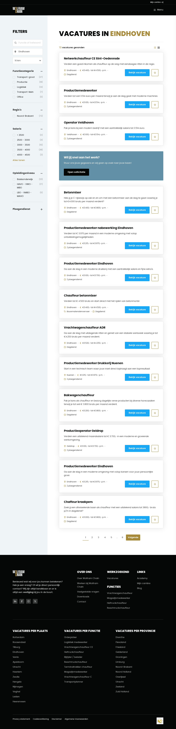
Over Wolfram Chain (88, 578)
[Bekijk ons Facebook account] (21, 601)
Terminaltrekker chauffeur (78, 667)
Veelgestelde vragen (88, 592)
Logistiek (30, 87)
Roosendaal (19, 642)
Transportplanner (73, 682)
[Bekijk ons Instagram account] (28, 601)
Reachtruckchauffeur (118, 608)
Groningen (121, 657)
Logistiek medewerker (75, 642)
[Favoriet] (154, 72)
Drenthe (120, 637)
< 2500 (30, 135)
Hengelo (17, 682)
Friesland (120, 647)
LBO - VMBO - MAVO (30, 194)
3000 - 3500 (30, 145)
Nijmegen (18, 687)
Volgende (133, 537)
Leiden (16, 697)
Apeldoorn (18, 662)
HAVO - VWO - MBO (30, 186)
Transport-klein (30, 92)
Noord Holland (123, 672)
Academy (142, 578)
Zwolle (16, 677)
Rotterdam (18, 637)
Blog (139, 588)
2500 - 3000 (30, 140)
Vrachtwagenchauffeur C (78, 677)
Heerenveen (19, 702)
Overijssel (121, 677)
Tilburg (16, 647)
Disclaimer (57, 719)
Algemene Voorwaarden (76, 719)
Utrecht (17, 667)
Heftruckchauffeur (117, 603)
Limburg (120, 662)
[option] (28, 77)
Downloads (83, 597)
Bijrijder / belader (73, 657)
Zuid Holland (122, 692)
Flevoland (121, 642)
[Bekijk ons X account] (35, 601)
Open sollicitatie (76, 172)
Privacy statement (21, 719)
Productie (30, 82)
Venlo (16, 657)
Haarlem (17, 672)
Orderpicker (70, 637)
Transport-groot (30, 77)
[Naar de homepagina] (18, 10)
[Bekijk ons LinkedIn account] (15, 601)
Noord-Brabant (30, 116)
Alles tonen (19, 160)
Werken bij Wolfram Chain (87, 585)
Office (30, 97)
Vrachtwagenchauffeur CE (78, 647)
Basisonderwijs (30, 179)
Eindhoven (18, 652)
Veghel (16, 692)
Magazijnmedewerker (118, 598)
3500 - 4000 (30, 150)
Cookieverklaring (41, 719)
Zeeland (120, 687)
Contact (81, 602)
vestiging (28, 592)
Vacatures (112, 578)
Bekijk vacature (137, 73)
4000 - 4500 (30, 155)
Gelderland (122, 652)
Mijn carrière (155, 2)
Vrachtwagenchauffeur (119, 593)
